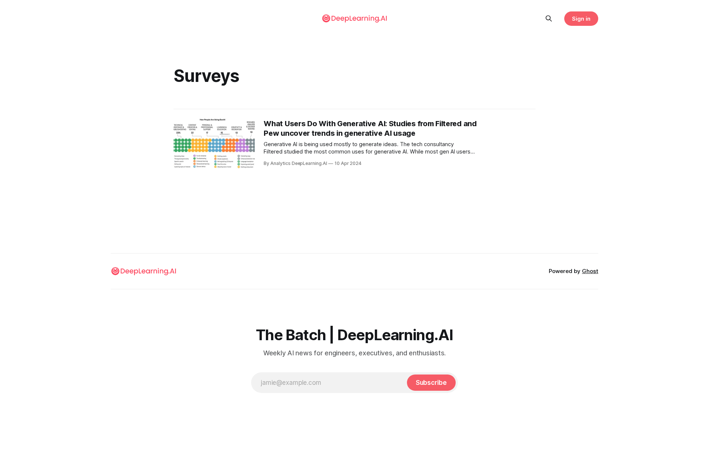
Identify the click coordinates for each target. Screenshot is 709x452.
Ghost (590, 271)
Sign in (581, 18)
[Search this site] (549, 18)
